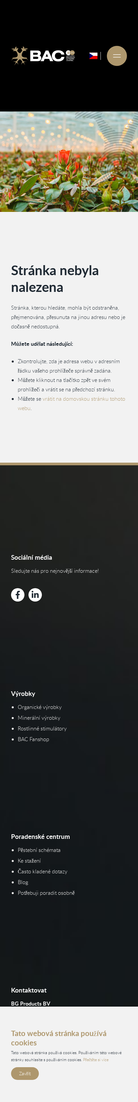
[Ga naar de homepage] (43, 56)
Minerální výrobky (39, 717)
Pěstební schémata (39, 850)
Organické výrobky (40, 707)
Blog (23, 882)
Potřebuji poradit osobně (46, 892)
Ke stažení (29, 860)
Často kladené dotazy (42, 871)
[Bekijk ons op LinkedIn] (35, 595)
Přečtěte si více (96, 1059)
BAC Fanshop (33, 739)
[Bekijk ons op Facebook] (17, 595)
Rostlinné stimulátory (42, 728)
